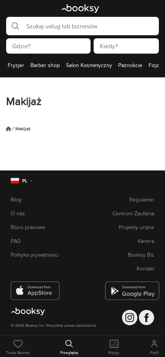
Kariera (146, 241)
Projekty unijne (136, 227)
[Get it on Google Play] (129, 288)
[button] (13, 26)
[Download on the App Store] (35, 288)
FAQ (16, 241)
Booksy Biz (141, 255)
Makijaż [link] (23, 128)
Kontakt (145, 268)
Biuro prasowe (28, 227)
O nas (18, 213)
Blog (16, 199)
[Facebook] (146, 317)
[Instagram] (129, 317)
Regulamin (141, 199)
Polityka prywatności (35, 255)
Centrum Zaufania (133, 213)
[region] (82, 67)
